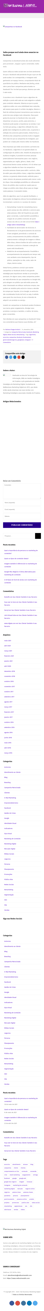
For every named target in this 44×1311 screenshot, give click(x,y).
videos (23, 1209)
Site (5, 905)
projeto (31, 1199)
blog (31, 1164)
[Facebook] (10, 924)
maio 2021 (7, 641)
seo (26, 1206)
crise (5, 1175)
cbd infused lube (10, 615)
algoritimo (32, 334)
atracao (25, 1164)
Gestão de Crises (10, 813)
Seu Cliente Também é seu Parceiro (25, 597)
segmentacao (18, 1206)
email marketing (15, 1175)
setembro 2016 (9, 727)
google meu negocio (10, 1182)
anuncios (6, 337)
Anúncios (7, 767)
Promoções (8, 874)
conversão (33, 1171)
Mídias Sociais (9, 854)
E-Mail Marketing (10, 798)
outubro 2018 (9, 681)
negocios (7, 859)
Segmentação (9, 895)
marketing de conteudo (20, 1185)
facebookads (27, 337)
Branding (7, 782)
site (31, 1206)
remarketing (8, 1206)
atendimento (16, 1164)
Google (6, 818)
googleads (21, 340)
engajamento (26, 1175)
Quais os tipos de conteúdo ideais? (16, 558)
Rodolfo (7, 597)
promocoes (15, 1202)
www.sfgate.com (10, 623)
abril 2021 (7, 646)
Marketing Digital (10, 844)
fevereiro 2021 (9, 656)
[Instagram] (22, 924)
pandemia (7, 1195)
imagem (21, 1182)
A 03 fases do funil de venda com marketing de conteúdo (20, 581)
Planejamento (9, 869)
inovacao (29, 1182)
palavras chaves (28, 1192)
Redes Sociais (12, 334)
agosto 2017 (8, 702)
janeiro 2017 (8, 717)
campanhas (12, 337)
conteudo (25, 1171)
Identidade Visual (10, 823)
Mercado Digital (9, 849)
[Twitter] (33, 924)
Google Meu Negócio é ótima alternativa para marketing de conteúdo (19, 573)
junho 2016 (8, 738)
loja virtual (8, 833)
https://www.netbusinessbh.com (18, 1278)
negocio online (30, 1188)
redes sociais (36, 1202)
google (14, 1178)
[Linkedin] (27, 924)
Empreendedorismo (11, 803)
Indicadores (8, 828)
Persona (7, 864)
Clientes (7, 793)
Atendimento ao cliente (12, 772)
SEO (5, 900)
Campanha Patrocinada (19, 332)
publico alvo (25, 1202)
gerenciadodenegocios (10, 340)
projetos (6, 1202)
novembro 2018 (9, 676)
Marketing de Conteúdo (12, 839)
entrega (35, 1175)
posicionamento (9, 1199)
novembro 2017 (9, 686)
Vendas (6, 910)
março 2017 (8, 707)
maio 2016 (7, 743)
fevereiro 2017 (9, 712)
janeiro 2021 (8, 661)
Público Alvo (8, 879)
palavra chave (16, 1192)
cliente (16, 1168)
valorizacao (7, 1209)
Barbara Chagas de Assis (13, 329)
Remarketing (20, 334)
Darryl (6, 610)
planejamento (25, 1195)
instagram (28, 340)
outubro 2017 (8, 692)
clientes (23, 1168)
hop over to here (10, 602)
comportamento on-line (11, 1171)
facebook (20, 337)
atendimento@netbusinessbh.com (20, 1275)
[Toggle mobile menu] (40, 10)
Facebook (29, 332)
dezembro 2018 (9, 671)
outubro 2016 (9, 722)
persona (15, 1195)
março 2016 (8, 753)
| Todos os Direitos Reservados (22, 1294)
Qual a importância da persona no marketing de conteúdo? (21, 552)
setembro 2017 (9, 697)
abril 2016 (7, 748)
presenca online (22, 1199)
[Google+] (16, 924)
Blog (5, 777)
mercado (20, 1188)
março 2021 (8, 651)
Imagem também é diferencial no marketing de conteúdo (20, 565)
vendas (16, 1209)
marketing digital (9, 1188)
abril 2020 (7, 666)
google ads (22, 1178)
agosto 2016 (8, 732)
